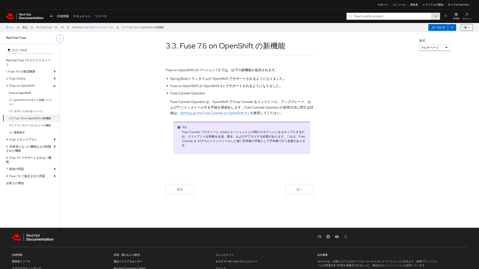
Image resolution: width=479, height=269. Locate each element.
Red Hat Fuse (44, 27)
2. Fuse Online (15, 79)
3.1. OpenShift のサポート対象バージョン (30, 102)
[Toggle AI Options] (452, 27)
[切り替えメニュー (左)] (59, 38)
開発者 (414, 4)
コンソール (399, 4)
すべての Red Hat (458, 4)
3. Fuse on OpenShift (20, 86)
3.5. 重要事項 (17, 132)
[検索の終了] (445, 16)
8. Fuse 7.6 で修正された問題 (25, 176)
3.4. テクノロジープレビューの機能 (30, 125)
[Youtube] (337, 238)
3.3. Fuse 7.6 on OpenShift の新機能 (30, 118)
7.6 (62, 27)
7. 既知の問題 (15, 169)
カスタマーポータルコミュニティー (236, 261)
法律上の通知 (15, 183)
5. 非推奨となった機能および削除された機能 (28, 149)
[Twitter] (346, 238)
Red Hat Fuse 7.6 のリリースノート (92, 27)
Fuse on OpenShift (20, 93)
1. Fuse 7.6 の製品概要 (20, 71)
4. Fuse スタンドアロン (21, 139)
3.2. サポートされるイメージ (26, 111)
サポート (383, 4)
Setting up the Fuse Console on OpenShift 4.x (214, 113)
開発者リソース (21, 261)
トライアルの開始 (432, 4)
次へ (299, 189)
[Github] (319, 238)
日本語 (456, 18)
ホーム (10, 27)
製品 (25, 27)
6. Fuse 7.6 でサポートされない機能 (28, 160)
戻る (180, 189)
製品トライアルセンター (128, 261)
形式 (422, 41)
